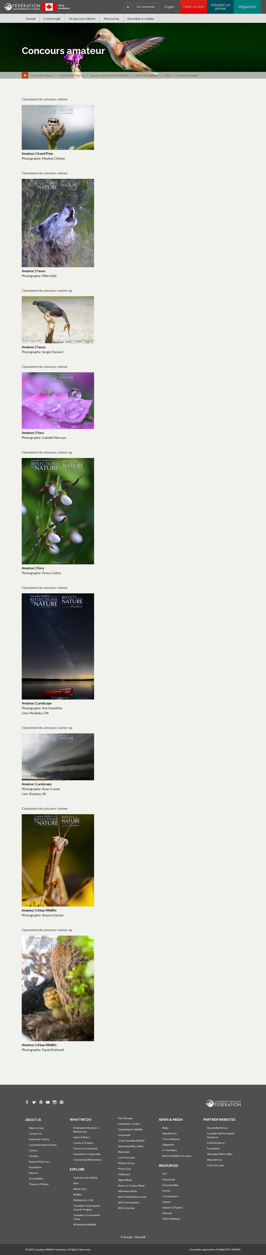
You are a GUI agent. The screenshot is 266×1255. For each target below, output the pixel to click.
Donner (30, 18)
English (169, 7)
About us (33, 1120)
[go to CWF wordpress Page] (41, 1103)
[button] (128, 7)
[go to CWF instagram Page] (54, 1103)
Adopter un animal (220, 7)
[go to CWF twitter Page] (34, 1103)
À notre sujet (52, 18)
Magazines (247, 7)
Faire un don (195, 7)
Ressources (111, 18)
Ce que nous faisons (82, 18)
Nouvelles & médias (140, 18)
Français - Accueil (133, 1237)
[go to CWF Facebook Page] (27, 1103)
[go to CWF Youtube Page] (48, 1103)
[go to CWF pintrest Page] (61, 1103)
